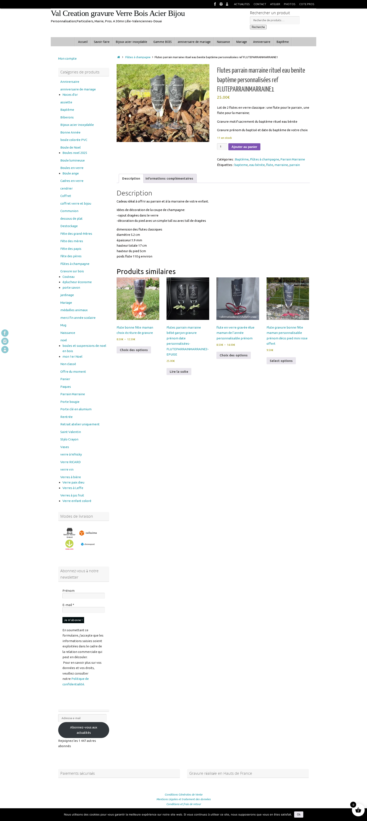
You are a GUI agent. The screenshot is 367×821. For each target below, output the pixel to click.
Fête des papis (70, 248)
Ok (299, 814)
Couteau (68, 276)
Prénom (68, 590)
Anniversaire (69, 81)
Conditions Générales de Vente (183, 794)
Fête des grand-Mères (76, 233)
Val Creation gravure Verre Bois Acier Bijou (118, 13)
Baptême (242, 159)
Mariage (66, 302)
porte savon (71, 287)
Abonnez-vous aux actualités (83, 730)
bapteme (241, 165)
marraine (281, 165)
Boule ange (70, 173)
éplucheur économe (77, 282)
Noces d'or (70, 94)
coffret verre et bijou (75, 203)
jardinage (67, 295)
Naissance (67, 333)
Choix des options (134, 350)
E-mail (68, 605)
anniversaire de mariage (78, 89)
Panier (65, 379)
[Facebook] (215, 4)
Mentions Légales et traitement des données (183, 799)
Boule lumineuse (72, 160)
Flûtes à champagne (138, 57)
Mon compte (67, 58)
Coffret (65, 196)
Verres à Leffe (72, 488)
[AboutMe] (227, 4)
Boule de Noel (70, 147)
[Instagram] (221, 4)
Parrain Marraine (292, 159)
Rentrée (66, 417)
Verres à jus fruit (72, 495)
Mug (63, 325)
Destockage (69, 226)
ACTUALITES (242, 4)
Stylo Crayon (69, 439)
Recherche (258, 27)
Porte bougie (69, 401)
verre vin (66, 469)
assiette (66, 102)
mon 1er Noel (72, 356)
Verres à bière (70, 477)
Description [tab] (131, 178)
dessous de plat (71, 218)
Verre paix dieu (73, 482)
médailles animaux (74, 310)
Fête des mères (71, 241)
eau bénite (257, 165)
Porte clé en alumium (76, 409)
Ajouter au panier (244, 147)
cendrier (66, 188)
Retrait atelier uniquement (80, 424)
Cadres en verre (71, 181)
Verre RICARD (70, 462)
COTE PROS (306, 4)
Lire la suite (179, 371)
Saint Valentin (70, 432)
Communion (69, 211)
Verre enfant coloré (76, 501)
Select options (281, 361)
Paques (65, 386)
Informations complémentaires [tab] (169, 178)
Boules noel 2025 (74, 153)
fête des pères (71, 256)
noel (63, 340)
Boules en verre (71, 168)
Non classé (68, 364)
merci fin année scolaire (78, 317)
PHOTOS (289, 4)
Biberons (67, 117)
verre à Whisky (71, 454)
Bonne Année (70, 132)
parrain (294, 165)
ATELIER (275, 4)
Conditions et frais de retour (183, 804)
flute (269, 165)
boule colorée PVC (73, 140)
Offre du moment (73, 371)
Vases (64, 447)
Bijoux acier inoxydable (77, 125)
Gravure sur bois (72, 271)
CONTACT (260, 4)
